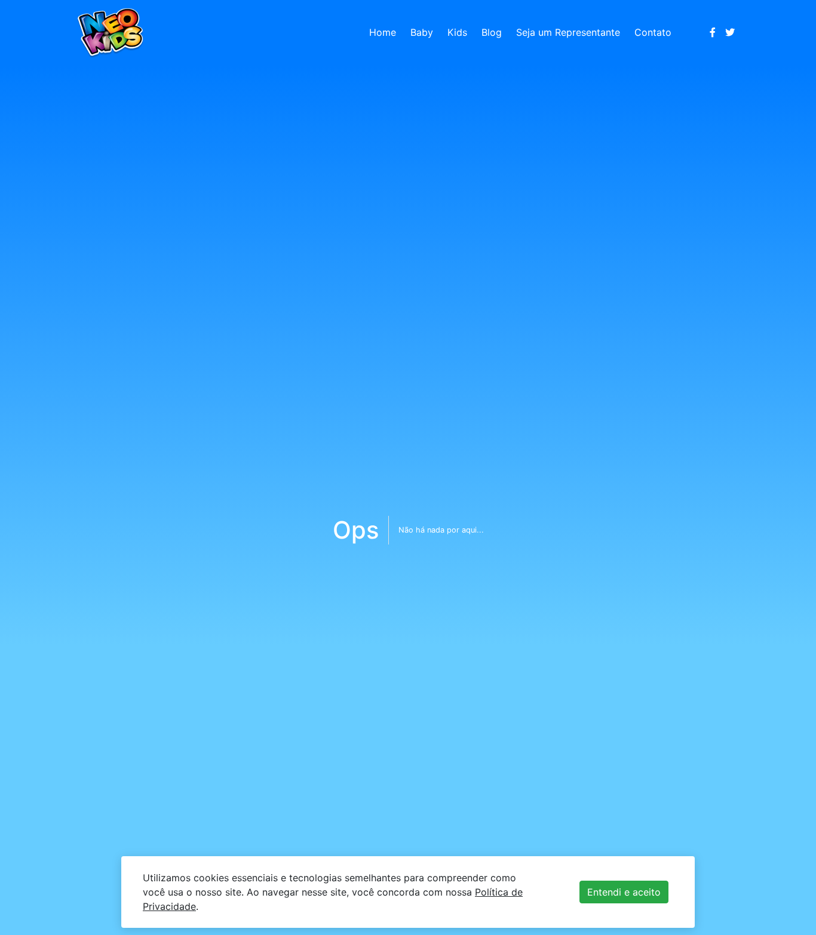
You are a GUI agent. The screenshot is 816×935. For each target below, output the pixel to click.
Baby (421, 32)
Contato (652, 32)
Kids (457, 32)
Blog (491, 32)
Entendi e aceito (624, 892)
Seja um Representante (568, 32)
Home (382, 32)
